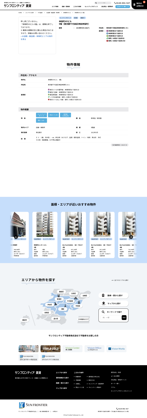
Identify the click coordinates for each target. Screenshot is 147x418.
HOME (20, 12)
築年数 (66, 115)
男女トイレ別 (53, 115)
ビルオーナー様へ (121, 6)
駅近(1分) (92, 380)
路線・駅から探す (62, 383)
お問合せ (55, 411)
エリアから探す (30, 12)
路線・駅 (66, 6)
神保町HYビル (67, 12)
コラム (113, 387)
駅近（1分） (41, 120)
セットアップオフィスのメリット (121, 391)
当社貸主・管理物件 (107, 6)
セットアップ (91, 6)
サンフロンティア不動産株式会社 (27, 411)
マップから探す (61, 388)
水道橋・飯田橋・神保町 (53, 12)
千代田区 (40, 12)
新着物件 (78, 377)
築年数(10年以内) (94, 377)
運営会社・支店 (116, 372)
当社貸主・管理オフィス (118, 380)
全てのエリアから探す (121, 280)
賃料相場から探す (62, 377)
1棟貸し (78, 384)
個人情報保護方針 (44, 411)
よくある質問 (115, 376)
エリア (55, 6)
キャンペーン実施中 (95, 387)
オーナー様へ (115, 383)
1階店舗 (78, 380)
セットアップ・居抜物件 (96, 384)
